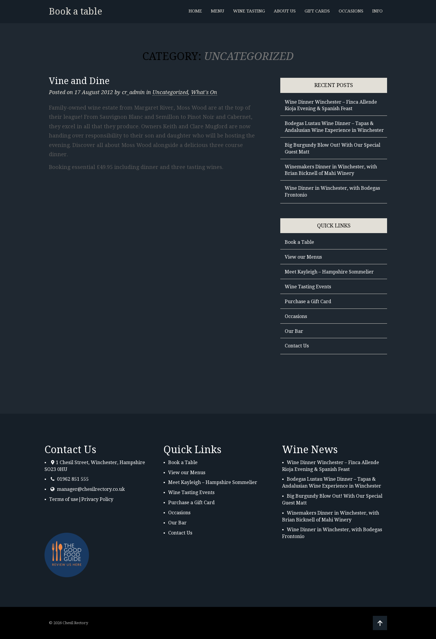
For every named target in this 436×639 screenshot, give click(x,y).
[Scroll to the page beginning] (380, 623)
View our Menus (303, 257)
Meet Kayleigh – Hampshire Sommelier (329, 272)
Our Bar (294, 331)
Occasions (296, 316)
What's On (204, 92)
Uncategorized (170, 92)
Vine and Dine (79, 81)
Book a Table (299, 242)
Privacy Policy (97, 499)
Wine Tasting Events (308, 287)
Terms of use (63, 499)
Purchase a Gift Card (308, 301)
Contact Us (297, 346)
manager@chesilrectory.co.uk (91, 489)
